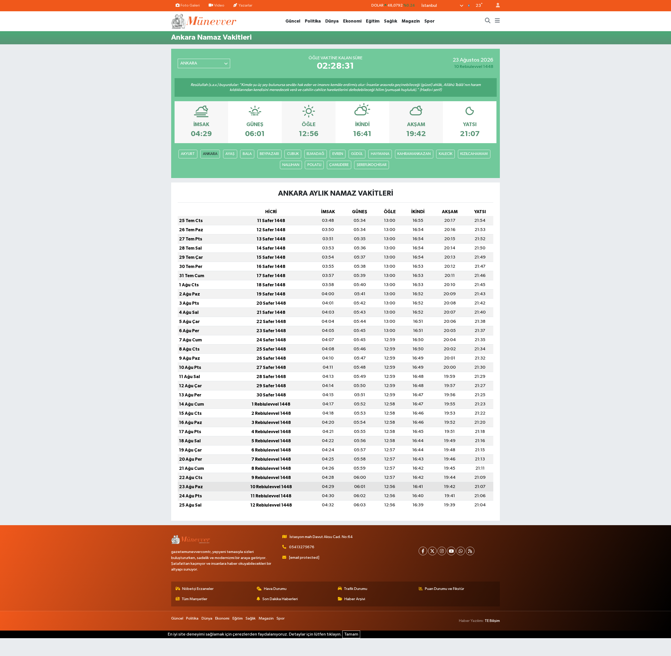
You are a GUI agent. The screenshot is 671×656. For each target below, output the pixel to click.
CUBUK (293, 154)
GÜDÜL (357, 154)
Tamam (351, 634)
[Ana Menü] (497, 21)
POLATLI (314, 165)
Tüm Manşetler (194, 599)
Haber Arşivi (354, 599)
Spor (429, 21)
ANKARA (210, 154)
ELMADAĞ (315, 154)
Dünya (332, 21)
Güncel (292, 21)
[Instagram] (441, 551)
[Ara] (488, 21)
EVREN (337, 154)
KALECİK (445, 154)
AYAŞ (230, 154)
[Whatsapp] (460, 551)
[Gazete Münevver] (204, 21)
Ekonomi (352, 21)
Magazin (411, 21)
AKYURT (188, 154)
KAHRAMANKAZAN (414, 154)
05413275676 (301, 547)
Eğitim (373, 21)
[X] (432, 551)
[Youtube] (451, 551)
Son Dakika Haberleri (280, 599)
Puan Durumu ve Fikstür (444, 589)
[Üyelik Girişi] (495, 5)
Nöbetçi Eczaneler (198, 589)
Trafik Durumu (355, 589)
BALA (247, 154)
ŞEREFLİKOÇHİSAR (372, 165)
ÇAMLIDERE (339, 165)
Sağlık (390, 21)
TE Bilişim (492, 621)
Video (219, 5)
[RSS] (470, 551)
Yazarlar (245, 5)
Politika (313, 21)
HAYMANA (380, 154)
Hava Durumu (275, 589)
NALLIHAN (290, 165)
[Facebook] (423, 551)
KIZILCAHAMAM (474, 154)
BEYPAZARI (269, 154)
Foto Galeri (190, 5)
